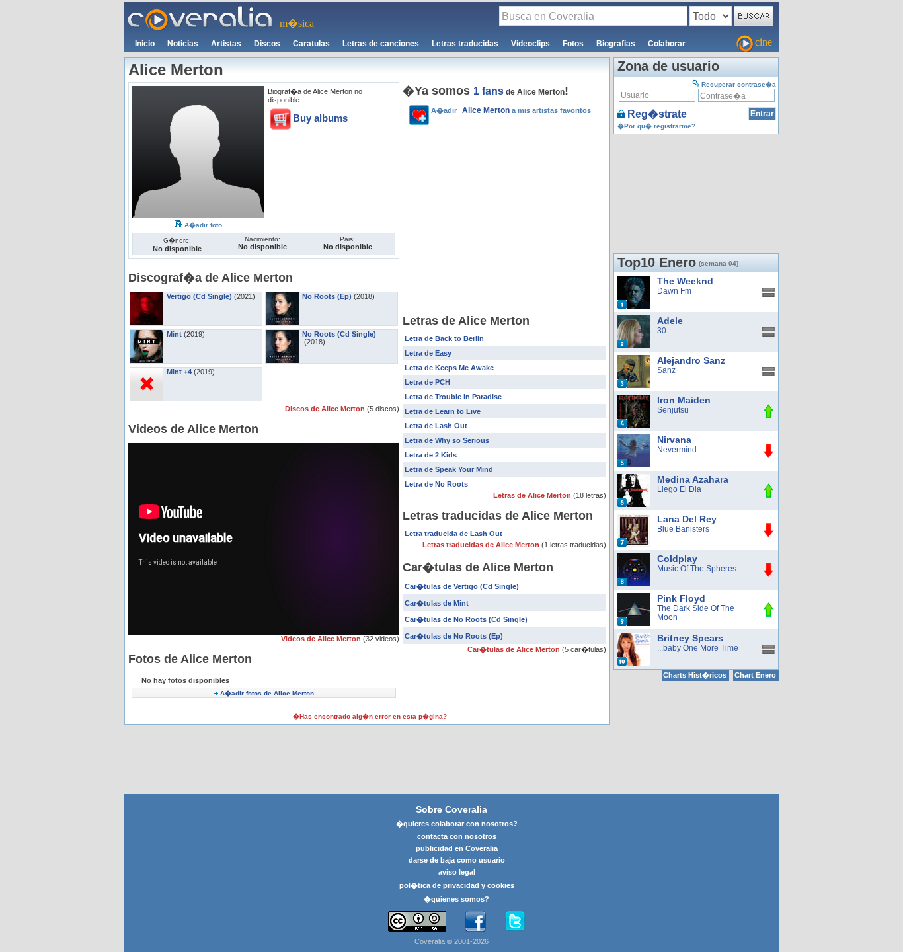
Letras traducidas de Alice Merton (481, 545)
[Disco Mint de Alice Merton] (146, 334)
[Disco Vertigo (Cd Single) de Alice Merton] (146, 296)
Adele (670, 320)
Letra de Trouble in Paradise (453, 397)
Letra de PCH (427, 382)
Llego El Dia (679, 489)
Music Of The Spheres (696, 568)
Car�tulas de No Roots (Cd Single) (466, 619)
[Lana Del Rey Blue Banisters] (633, 518)
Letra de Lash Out (436, 426)
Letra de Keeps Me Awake (449, 368)
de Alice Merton (519, 92)
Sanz (666, 370)
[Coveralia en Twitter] (515, 921)
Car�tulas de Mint (437, 603)
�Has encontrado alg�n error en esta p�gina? (370, 716)
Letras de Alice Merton (533, 495)
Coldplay (677, 558)
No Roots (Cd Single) (339, 334)
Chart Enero (755, 675)
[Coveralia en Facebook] (475, 921)
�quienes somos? (456, 899)
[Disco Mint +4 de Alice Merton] (146, 372)
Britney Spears (690, 638)
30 (661, 330)
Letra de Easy (428, 353)
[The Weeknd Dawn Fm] (633, 280)
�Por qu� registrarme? (656, 126)
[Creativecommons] (417, 921)
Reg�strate (657, 114)
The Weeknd (685, 281)
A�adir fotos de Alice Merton (267, 693)
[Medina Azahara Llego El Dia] (633, 478)
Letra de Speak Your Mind (449, 469)
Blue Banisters (683, 529)
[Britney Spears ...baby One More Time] (633, 637)
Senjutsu (673, 410)
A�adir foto (203, 225)
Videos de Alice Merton (322, 639)
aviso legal (456, 872)
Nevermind (677, 449)
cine (763, 42)
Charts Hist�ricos (694, 675)
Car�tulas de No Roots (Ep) (454, 636)
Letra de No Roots (436, 484)
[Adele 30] (633, 320)
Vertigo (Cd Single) (199, 296)
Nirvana (674, 439)
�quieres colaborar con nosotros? (457, 824)
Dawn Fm (674, 291)
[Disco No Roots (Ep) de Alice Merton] (282, 296)
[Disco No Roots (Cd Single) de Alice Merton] (282, 334)
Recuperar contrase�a (738, 84)
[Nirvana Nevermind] (633, 439)
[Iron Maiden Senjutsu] (633, 399)
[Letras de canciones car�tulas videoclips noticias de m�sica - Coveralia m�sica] (200, 10)
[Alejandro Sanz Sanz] (633, 359)
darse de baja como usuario (457, 860)
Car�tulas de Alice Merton (514, 649)
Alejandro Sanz (691, 360)
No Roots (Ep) (327, 296)
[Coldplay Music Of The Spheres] (633, 558)
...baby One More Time (697, 648)
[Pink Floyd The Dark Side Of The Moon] (633, 597)
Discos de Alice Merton (326, 409)
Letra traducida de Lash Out (453, 533)
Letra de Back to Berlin (444, 338)
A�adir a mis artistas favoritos (511, 110)
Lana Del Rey (687, 519)
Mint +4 (179, 372)
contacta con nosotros (456, 836)
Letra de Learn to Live (443, 411)
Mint (174, 334)
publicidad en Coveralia (457, 848)
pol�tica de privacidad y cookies (456, 885)
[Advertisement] (504, 221)
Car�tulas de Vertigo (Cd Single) (462, 586)
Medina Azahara (692, 479)
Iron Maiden (684, 400)
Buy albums (320, 118)
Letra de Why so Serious (447, 440)
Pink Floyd (681, 598)
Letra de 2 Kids (431, 455)
